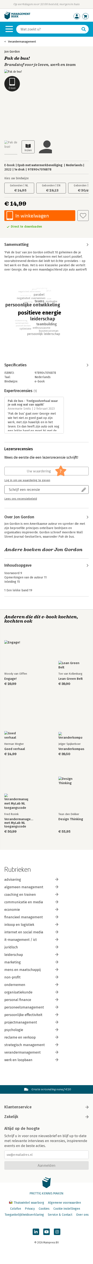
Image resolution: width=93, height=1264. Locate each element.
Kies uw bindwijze (16, 178)
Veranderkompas (71, 749)
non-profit (12, 977)
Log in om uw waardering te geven (27, 480)
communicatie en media (23, 902)
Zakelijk (11, 1116)
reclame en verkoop (20, 1037)
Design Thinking (70, 819)
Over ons (82, 1215)
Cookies (44, 1209)
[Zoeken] (83, 29)
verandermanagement (22, 1052)
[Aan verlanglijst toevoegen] (83, 215)
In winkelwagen (32, 216)
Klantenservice (18, 1107)
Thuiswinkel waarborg (29, 1203)
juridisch (11, 947)
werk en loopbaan (18, 1060)
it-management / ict (20, 940)
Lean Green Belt (70, 679)
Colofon (15, 1209)
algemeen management (23, 887)
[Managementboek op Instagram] (57, 1232)
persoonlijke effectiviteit (23, 1015)
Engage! (10, 679)
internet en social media (23, 932)
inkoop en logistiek (19, 925)
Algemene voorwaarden (64, 1203)
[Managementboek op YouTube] (46, 1232)
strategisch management (24, 1045)
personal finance (17, 1000)
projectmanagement (20, 1022)
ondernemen (14, 985)
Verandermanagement (22, 41)
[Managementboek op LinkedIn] (36, 1232)
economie (12, 910)
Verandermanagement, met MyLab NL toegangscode (19, 822)
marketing (12, 962)
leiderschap (13, 955)
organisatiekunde (18, 992)
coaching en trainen (20, 895)
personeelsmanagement (24, 1007)
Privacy (30, 1209)
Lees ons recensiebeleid (20, 498)
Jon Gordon (12, 51)
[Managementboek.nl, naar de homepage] (17, 18)
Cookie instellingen (66, 1209)
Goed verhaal (14, 749)
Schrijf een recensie (24, 489)
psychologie (13, 1030)
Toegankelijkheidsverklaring (24, 1215)
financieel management (23, 917)
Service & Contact (60, 1215)
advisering (12, 880)
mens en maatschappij (22, 970)
